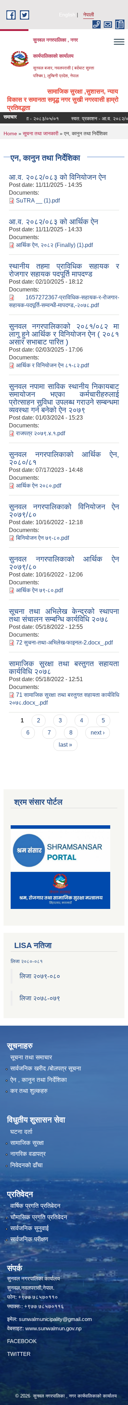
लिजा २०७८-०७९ (40, 998)
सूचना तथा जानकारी (40, 133)
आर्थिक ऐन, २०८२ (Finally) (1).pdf (54, 245)
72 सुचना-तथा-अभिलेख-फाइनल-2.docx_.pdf (64, 643)
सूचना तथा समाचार (31, 1057)
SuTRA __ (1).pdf (38, 201)
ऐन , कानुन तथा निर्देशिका (38, 1080)
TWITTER (19, 1354)
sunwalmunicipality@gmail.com (55, 1319)
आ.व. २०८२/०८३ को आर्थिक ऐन (53, 221)
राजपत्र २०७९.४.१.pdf (40, 433)
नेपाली (88, 14)
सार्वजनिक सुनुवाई (29, 1228)
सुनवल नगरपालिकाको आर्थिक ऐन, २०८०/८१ (64, 458)
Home (10, 133)
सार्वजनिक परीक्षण (29, 1239)
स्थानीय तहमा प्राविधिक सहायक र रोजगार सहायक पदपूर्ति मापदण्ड (64, 270)
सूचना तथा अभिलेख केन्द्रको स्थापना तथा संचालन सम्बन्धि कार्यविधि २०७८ (64, 615)
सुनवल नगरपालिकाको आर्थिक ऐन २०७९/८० (64, 563)
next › (98, 733)
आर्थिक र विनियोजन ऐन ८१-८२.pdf (52, 365)
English (67, 14)
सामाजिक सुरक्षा (27, 1143)
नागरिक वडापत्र (28, 1154)
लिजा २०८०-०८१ (27, 961)
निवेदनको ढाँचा (26, 1165)
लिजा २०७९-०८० (40, 976)
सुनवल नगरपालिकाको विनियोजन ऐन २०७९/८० (64, 510)
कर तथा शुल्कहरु (29, 1091)
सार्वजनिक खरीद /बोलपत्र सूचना (45, 1068)
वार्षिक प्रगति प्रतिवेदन (35, 1206)
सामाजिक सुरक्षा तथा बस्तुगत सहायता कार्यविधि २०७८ (64, 667)
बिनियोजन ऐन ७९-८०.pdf (42, 538)
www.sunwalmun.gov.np (53, 1328)
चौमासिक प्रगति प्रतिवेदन (38, 1217)
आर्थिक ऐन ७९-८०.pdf (39, 590)
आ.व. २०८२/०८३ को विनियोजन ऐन (57, 177)
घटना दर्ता (21, 1131)
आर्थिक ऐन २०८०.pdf (38, 486)
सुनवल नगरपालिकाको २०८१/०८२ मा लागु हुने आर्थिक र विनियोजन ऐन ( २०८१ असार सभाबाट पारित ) (64, 334)
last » (65, 745)
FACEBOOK (22, 1341)
